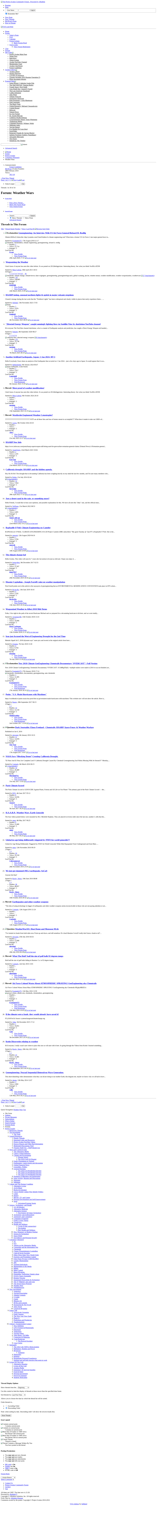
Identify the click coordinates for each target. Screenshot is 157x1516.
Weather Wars (18, 1285)
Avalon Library (10, 70)
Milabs (16, 1268)
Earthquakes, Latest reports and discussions (28, 1163)
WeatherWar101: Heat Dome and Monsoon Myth (37, 929)
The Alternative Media (21, 1152)
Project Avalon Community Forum (16, 1485)
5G (15, 1241)
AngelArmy (16, 450)
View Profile (18, 254)
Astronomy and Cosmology (23, 1217)
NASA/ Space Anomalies (22, 1276)
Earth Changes (19, 1314)
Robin (14, 477)
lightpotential (16, 365)
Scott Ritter (13, 131)
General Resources (15, 1136)
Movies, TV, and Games (22, 1197)
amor (14, 820)
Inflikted (84, 1504)
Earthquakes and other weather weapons (30, 902)
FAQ (11, 37)
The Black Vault (14, 104)
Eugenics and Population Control (25, 1257)
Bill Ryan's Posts (10, 21)
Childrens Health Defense (18, 118)
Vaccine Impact (14, 127)
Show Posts (29, 218)
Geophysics (18, 1222)
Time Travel (18, 1307)
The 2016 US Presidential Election (29, 1171)
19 (16, 768)
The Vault (17, 1134)
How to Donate (10, 23)
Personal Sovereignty (21, 1374)
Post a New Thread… (16, 203)
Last (18, 180)
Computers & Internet (21, 1218)
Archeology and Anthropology (24, 1215)
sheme (14, 1080)
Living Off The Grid (16, 1362)
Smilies (7, 1466)
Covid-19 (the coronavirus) (27, 1226)
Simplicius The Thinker (17, 141)
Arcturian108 (16, 617)
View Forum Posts (20, 256)
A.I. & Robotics (19, 1207)
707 (16, 277)
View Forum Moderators (22, 47)
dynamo (15, 644)
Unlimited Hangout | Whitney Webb (21, 123)
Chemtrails (17, 1249)
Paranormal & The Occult (22, 1305)
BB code (8, 1464)
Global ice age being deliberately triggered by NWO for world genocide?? (38, 840)
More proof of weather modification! (28, 388)
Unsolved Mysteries (20, 1308)
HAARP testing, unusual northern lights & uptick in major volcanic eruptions (40, 295)
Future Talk (13, 1310)
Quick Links (13, 45)
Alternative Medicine (21, 1209)
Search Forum (8, 211)
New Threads (9, 19)
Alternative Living (20, 1186)
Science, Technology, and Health (20, 1205)
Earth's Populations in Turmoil (24, 1161)
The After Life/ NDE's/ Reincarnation (26, 1347)
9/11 (15, 1243)
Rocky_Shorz (17, 879)
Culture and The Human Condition (21, 1184)
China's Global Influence (22, 1153)
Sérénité (15, 303)
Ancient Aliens (19, 1333)
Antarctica (17, 1291)
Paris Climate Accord (15, 785)
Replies (17, 229)
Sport (15, 1201)
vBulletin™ (13, 1494)
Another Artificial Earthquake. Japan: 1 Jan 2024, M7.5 (30, 357)
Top (24, 1110)
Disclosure (17, 1330)
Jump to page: (10, 184)
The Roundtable (14, 1132)
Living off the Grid (20, 1366)
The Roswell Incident (25, 1341)
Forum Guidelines (15, 68)
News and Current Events (18, 1150)
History (16, 1196)
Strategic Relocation (20, 1377)
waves (14, 423)
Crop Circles (18, 1343)
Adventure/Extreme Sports (27, 1203)
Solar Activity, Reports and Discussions (27, 1178)
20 (16, 853)
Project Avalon (10, 156)
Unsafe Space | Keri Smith (18, 87)
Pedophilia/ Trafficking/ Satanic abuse (26, 1274)
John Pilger (13, 95)
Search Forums (10, 1123)
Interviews (12, 58)
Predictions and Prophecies (23, 1320)
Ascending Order (13, 1406)
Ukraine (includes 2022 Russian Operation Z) (24, 77)
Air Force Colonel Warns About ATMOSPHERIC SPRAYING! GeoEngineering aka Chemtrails (54, 983)
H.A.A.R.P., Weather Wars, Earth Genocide (25, 813)
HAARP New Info (13, 442)
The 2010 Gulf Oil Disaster (27, 1159)
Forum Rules (5, 1474)
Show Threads (17, 218)
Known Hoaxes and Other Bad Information (28, 1144)
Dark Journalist (14, 102)
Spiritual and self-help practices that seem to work (30, 1360)
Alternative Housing (20, 1364)
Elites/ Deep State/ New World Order (26, 1255)
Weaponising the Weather (17, 262)
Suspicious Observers (16, 98)
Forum (7, 33)
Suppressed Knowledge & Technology (27, 1280)
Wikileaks (17, 1182)
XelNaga (15, 506)
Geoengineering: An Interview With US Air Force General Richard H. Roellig (52, 233)
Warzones (17, 1180)
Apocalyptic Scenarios (21, 1312)
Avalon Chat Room (16, 66)
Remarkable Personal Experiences (25, 1358)
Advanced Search (11, 148)
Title (2, 229)
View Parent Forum (16, 206)
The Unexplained (15, 1289)
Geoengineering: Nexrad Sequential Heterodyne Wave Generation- (35, 1072)
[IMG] (7, 1468)
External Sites (9, 81)
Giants (16, 1299)
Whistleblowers (19, 1287)
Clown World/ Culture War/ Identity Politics (28, 1192)
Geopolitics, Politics (20, 1167)
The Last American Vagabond (19, 91)
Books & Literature (20, 1190)
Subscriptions (9, 1119)
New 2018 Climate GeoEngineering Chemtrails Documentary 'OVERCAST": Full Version (57, 663)
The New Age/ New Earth (23, 1316)
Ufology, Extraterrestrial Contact (20, 1324)
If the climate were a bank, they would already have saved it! (32, 1014)
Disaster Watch (23, 1157)
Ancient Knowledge (20, 1293)
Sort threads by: (6, 1395)
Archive (8, 1487)
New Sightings (19, 1326)
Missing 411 (18, 1301)
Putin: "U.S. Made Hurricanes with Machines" (26, 694)
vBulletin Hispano (17, 1498)
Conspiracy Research (12, 157)
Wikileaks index (14, 125)
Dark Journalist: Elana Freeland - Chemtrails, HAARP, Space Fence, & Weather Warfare (54, 727)
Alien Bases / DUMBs (21, 1335)
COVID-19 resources (16, 75)
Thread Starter (10, 229)
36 (25, 274)
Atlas (14, 1022)
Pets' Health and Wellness (26, 1230)
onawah (15, 535)
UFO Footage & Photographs (24, 1328)
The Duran (13, 139)
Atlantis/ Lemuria (19, 1295)
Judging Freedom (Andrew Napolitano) (22, 135)
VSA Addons (74, 1504)
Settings (7, 1115)
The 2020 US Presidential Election (29, 1173)
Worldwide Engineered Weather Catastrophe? (32, 415)
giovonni (15, 735)
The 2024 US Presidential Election (29, 1174)
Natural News (14, 112)
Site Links (8, 52)
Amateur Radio (19, 1368)
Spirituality (13, 1345)
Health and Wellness (20, 1224)
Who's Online (9, 1121)
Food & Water (18, 1372)
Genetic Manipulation (21, 1261)
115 (16, 339)
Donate (7, 50)
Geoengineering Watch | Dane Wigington (23, 119)
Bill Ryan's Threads (16, 1130)
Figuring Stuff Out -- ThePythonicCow (27, 1148)
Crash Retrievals (19, 1339)
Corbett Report (14, 108)
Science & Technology (21, 1234)
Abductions (17, 1331)
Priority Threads (19, 1138)
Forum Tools (8, 198)
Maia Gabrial (16, 270)
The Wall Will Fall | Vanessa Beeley (21, 85)
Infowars (12, 110)
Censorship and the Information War (26, 1247)
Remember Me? (12, 14)
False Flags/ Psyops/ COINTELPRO (26, 1259)
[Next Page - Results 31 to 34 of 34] (14, 180)
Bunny (14, 702)
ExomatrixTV (17, 241)
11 (16, 737)
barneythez (16, 562)
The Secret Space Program (23, 1284)
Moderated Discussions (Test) (24, 1146)
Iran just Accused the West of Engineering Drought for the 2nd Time (35, 636)
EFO (14, 793)
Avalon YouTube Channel (18, 62)
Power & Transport (20, 1375)
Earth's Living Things (21, 1220)
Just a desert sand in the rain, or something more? (27, 498)
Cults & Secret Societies (22, 1253)
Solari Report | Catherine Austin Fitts (21, 83)
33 (16, 708)
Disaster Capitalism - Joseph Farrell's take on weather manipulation (35, 582)
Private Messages (11, 1117)
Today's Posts (14, 35)
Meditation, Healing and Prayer (24, 1349)
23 (16, 1055)
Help (6, 7)
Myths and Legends (20, 1303)
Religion (16, 1356)
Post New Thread (7, 178)
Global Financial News (21, 1165)
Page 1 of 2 (5, 180)
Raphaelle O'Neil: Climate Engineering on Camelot (28, 528)
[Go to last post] (30, 258)
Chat (6, 49)
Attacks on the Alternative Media (25, 1245)
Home (7, 31)
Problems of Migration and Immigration (27, 1176)
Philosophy (17, 1354)
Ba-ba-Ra (15, 590)
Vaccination (22, 1228)
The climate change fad (16, 555)
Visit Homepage (19, 382)
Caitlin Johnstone (15, 93)
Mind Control (18, 1270)
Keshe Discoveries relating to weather (22, 1041)
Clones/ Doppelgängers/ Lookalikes (26, 1251)
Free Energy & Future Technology (29, 1213)
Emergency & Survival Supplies (24, 1370)
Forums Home (10, 1125)
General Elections (20, 1169)
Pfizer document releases (17, 79)
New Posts (8, 17)
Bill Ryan (8, 169)
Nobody (15, 332)
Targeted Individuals (20, 1264)
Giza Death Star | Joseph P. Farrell (20, 89)
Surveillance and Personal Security (25, 1238)
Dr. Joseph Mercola (16, 116)
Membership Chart (15, 64)
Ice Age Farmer (14, 114)
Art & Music (18, 1188)
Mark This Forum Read (17, 205)
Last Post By (30, 229)
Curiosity (15, 764)
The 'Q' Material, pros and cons (24, 1282)
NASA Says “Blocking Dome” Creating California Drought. (32, 756)
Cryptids (16, 1297)
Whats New (13, 56)
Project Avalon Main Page (18, 54)
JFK (15, 1263)
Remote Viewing (19, 1278)
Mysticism (17, 1351)
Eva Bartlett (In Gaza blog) (18, 129)
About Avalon (14, 60)
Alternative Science (20, 1211)
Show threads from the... (9, 1387)
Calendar (12, 39)
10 (22, 274)
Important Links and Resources (24, 1140)
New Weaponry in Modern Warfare (26, 1232)
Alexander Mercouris (16, 137)
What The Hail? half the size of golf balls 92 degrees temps (37, 956)
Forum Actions (14, 41)
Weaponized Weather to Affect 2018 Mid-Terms (26, 609)
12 (16, 481)
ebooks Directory (15, 73)
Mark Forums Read (20, 43)
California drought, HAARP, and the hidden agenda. (29, 469)
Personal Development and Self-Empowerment (29, 1199)
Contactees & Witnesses (22, 1337)
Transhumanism (19, 1322)
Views (23, 229)
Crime (16, 1194)
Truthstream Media (15, 121)
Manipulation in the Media (23, 1266)
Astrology (21, 1352)
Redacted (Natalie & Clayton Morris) (21, 133)
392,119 (12, 174)
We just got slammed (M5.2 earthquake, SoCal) (26, 871)
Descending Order (13, 1408)
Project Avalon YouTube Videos (24, 1142)
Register (8, 5)
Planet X (17, 1318)
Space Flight (18, 1236)
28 (16, 884)
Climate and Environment (22, 1155)
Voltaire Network (15, 97)
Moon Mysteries (19, 1272)
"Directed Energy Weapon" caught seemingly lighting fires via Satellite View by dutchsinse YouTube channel (53, 324)
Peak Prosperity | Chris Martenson (20, 100)
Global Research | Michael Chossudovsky (23, 106)
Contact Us (9, 1483)
